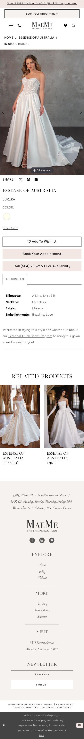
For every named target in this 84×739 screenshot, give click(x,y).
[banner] (42, 25)
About (42, 565)
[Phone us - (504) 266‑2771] (19, 25)
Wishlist (42, 578)
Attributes (15, 279)
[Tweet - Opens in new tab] (20, 179)
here (41, 735)
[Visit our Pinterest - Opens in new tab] (52, 540)
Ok (79, 725)
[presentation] (20, 416)
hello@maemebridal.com (52, 495)
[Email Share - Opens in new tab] (36, 179)
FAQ (42, 571)
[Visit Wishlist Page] (66, 25)
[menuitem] (10, 25)
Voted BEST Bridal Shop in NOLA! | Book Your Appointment (42, 3)
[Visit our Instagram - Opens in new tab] (42, 540)
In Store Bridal (16, 44)
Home (9, 38)
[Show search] (74, 25)
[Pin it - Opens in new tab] (28, 179)
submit (42, 684)
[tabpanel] (42, 112)
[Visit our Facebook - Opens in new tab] (32, 540)
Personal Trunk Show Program (30, 336)
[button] (10, 25)
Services (42, 616)
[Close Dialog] (3, 725)
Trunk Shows (42, 610)
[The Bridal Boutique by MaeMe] (41, 526)
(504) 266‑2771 (23, 495)
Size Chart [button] (10, 228)
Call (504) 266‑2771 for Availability (42, 266)
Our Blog (42, 604)
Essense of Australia (37, 38)
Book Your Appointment (42, 254)
